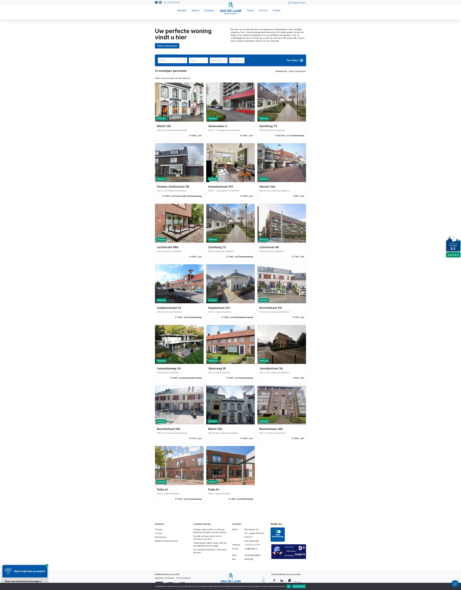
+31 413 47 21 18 (252, 545)
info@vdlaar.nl (250, 548)
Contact (276, 10)
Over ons (263, 10)
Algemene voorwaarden (164, 578)
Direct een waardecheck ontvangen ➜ (23, 581)
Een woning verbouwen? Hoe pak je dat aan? (210, 551)
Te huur (158, 533)
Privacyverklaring (183, 578)
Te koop (158, 529)
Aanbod (195, 10)
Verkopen (182, 10)
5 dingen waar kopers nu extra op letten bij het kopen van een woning (209, 530)
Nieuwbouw (160, 537)
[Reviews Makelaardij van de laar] (453, 257)
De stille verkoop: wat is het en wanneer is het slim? (207, 537)
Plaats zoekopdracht (167, 46)
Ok (289, 586)
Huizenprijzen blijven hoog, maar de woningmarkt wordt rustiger (209, 544)
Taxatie (250, 10)
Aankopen (209, 10)
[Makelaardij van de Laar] (278, 543)
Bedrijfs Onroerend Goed (166, 541)
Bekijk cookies (298, 586)
